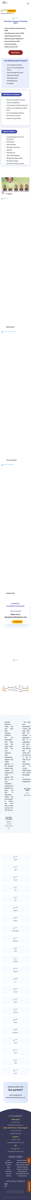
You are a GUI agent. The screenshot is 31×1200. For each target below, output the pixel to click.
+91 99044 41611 (15, 1122)
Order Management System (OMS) (14, 33)
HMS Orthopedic (11, 144)
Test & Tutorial (11, 460)
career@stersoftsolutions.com (15, 1151)
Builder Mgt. (10, 593)
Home (8, 1160)
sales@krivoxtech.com (16, 1133)
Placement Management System (15, 100)
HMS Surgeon (10, 142)
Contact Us (17, 622)
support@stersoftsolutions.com (15, 1142)
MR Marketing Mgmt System (14, 158)
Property (9, 194)
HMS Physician (10, 153)
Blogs (8, 1167)
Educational (10, 327)
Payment (8, 1164)
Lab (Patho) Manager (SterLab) (15, 163)
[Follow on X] (12, 1191)
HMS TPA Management (13, 155)
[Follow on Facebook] (8, 1191)
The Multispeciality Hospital (15, 61)
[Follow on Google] (22, 1191)
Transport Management (13, 102)
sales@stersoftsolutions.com (15, 617)
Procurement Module (10, 44)
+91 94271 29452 (15, 1139)
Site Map (8, 1175)
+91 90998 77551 (15, 1148)
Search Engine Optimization (22, 1173)
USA (5, 1186)
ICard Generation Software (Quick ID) (17, 105)
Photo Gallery (8, 1171)
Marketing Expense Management (13, 38)
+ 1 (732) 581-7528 (15, 1130)
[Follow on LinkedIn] (15, 1191)
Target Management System (12, 36)
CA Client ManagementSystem (15, 113)
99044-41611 (15, 614)
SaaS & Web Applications (22, 1162)
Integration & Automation (22, 1169)
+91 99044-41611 (11, 10)
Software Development (22, 1160)
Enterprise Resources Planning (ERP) (15, 22)
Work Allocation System (13, 115)
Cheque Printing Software (13, 118)
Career (8, 1169)
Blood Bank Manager (12, 161)
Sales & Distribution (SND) (12, 41)
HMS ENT (9, 150)
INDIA (6, 1184)
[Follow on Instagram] (19, 1191)
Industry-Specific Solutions (22, 1164)
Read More (15, 53)
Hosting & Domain (22, 1175)
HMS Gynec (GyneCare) (13, 147)
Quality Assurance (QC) (11, 47)
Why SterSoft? (8, 1162)
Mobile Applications (22, 1171)
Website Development (22, 1167)
